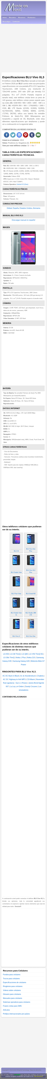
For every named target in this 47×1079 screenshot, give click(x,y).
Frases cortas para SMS (12, 1006)
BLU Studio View (16, 572)
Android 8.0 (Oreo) (22, 184)
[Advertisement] (23, 47)
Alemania (36, 208)
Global (9, 208)
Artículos (6, 1010)
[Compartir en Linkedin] (19, 137)
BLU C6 (16, 551)
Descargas (6, 21)
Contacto (16, 21)
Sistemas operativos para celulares (16, 1002)
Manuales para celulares (12, 998)
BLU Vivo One (30, 636)
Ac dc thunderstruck (28, 676)
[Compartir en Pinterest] (25, 137)
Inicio (5, 17)
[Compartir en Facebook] (6, 137)
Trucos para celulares (11, 978)
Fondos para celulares (11, 975)
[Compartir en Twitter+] (13, 137)
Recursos (21, 17)
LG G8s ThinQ (8, 657)
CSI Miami (31, 679)
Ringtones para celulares (12, 986)
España (16, 208)
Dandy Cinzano (31, 686)
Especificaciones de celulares (14, 982)
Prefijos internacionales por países (16, 1014)
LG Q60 (25, 654)
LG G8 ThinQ (15, 654)
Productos (31, 17)
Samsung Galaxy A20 (21, 661)
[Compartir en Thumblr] (32, 137)
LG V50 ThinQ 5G (36, 654)
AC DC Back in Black (11, 676)
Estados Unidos (26, 208)
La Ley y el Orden (17, 686)
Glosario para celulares (12, 994)
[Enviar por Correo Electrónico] (38, 137)
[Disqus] (23, 936)
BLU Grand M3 (30, 593)
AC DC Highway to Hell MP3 (14, 679)
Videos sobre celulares (12, 990)
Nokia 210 (31, 657)
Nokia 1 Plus (21, 657)
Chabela (40, 676)
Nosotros (12, 17)
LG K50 (6, 654)
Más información (38, 1076)
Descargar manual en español (23, 220)
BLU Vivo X (16, 636)
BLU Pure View (16, 593)
